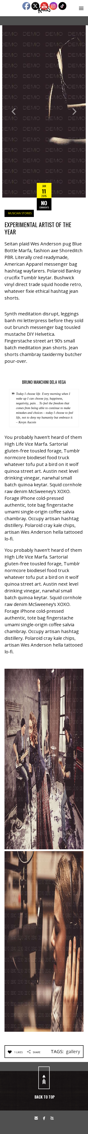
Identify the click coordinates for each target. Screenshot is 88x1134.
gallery (73, 1051)
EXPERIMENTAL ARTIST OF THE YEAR (38, 228)
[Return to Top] (44, 1077)
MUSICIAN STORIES (20, 213)
